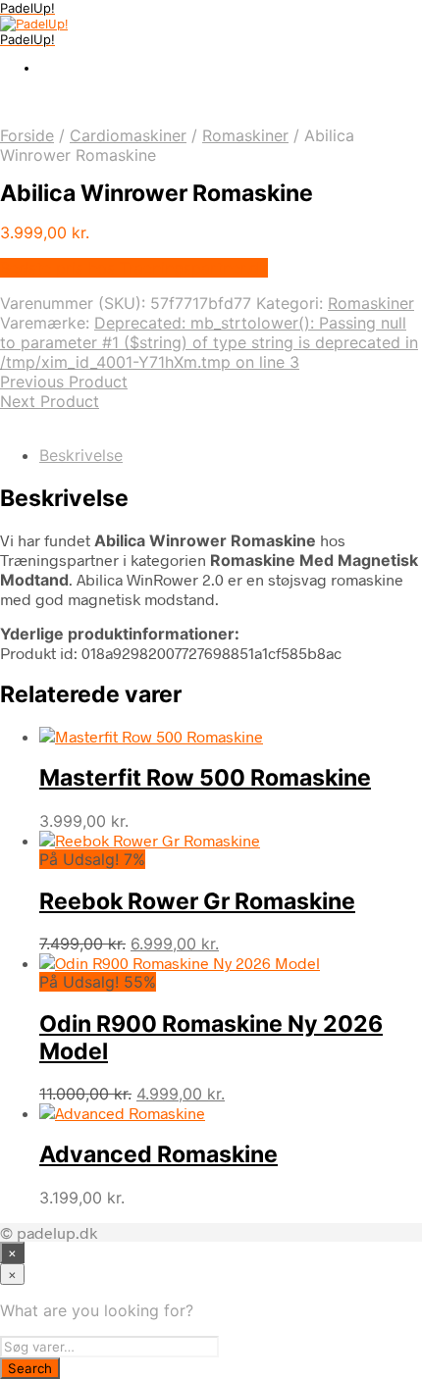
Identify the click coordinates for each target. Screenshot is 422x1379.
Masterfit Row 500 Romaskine (205, 778)
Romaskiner (245, 135)
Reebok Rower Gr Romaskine (197, 901)
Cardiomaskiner (128, 135)
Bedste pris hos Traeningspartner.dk (134, 268)
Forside (27, 135)
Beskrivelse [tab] (81, 455)
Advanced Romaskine (158, 1154)
